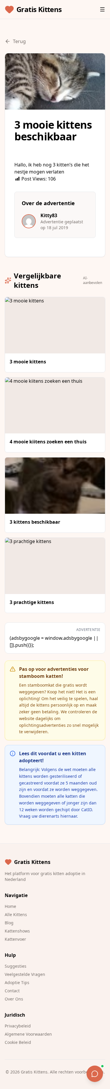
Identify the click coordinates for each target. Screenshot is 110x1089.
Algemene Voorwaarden (28, 1034)
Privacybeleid (18, 1026)
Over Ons (14, 999)
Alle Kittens (16, 914)
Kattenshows (17, 931)
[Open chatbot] (95, 1074)
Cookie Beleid (18, 1042)
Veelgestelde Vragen (25, 974)
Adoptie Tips (17, 982)
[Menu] (102, 9)
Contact (12, 990)
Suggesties (15, 966)
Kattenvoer (15, 939)
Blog (9, 922)
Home (10, 906)
